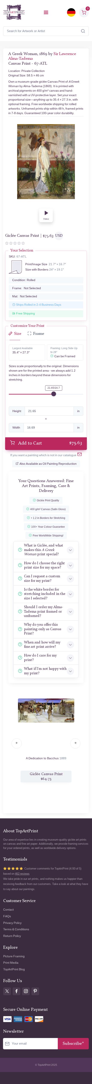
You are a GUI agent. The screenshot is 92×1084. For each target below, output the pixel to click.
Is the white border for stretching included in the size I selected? (44, 594)
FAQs (7, 916)
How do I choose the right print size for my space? (44, 565)
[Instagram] (26, 991)
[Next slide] (75, 743)
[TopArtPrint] (14, 12)
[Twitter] (7, 991)
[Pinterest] (35, 991)
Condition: (23, 280)
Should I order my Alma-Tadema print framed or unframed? (43, 611)
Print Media (10, 963)
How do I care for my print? (40, 658)
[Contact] (79, 455)
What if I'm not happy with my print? (45, 671)
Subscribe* (73, 1043)
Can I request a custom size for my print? (42, 578)
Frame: (26, 288)
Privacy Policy (12, 923)
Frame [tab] (38, 334)
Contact (8, 909)
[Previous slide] (17, 743)
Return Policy (12, 936)
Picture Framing (14, 956)
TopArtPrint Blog (14, 969)
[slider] (53, 394)
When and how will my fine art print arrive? (42, 645)
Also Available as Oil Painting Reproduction (48, 464)
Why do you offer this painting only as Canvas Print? (42, 629)
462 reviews (22, 873)
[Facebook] (16, 991)
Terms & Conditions (16, 929)
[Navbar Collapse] (46, 12)
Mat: (24, 296)
